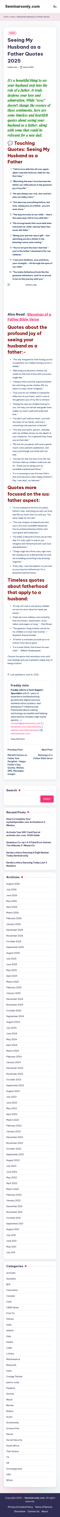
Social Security (14, 1440)
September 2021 (14, 1223)
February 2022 (14, 1194)
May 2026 (11, 901)
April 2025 (11, 976)
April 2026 (11, 907)
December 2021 (14, 1206)
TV (7, 1457)
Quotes (10, 1393)
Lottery (10, 1353)
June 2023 (11, 1102)
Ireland (9, 1330)
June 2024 (11, 1033)
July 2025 (11, 958)
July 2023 (11, 1096)
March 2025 (12, 981)
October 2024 (13, 1010)
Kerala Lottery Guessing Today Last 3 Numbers (26, 864)
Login (9, 1347)
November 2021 (14, 1212)
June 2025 (11, 964)
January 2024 (13, 1062)
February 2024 (14, 1056)
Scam (9, 1417)
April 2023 (11, 1114)
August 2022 (13, 1160)
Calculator (12, 1290)
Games (10, 1319)
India (9, 1324)
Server (9, 1434)
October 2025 (13, 941)
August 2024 (13, 1022)
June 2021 (11, 1240)
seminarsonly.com (20, 733)
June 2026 (11, 895)
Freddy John (20, 685)
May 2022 (11, 1177)
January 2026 (13, 924)
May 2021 (11, 1246)
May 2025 (11, 970)
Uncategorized (14, 1468)
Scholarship (12, 1422)
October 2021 (13, 1218)
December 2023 (14, 1068)
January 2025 (13, 993)
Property (10, 1388)
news (13, 17)
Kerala (9, 1342)
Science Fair (12, 1428)
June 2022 (11, 1171)
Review (10, 1405)
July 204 (10, 1252)
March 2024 (12, 1050)
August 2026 (13, 883)
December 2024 (14, 999)
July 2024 (11, 1027)
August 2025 (13, 953)
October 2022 (13, 1148)
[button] (18, 739)
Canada (10, 1296)
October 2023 (13, 1079)
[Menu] (54, 6)
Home (6, 17)
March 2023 (12, 1120)
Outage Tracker (14, 1376)
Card (8, 1301)
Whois (9, 1480)
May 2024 (11, 1039)
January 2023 (13, 1131)
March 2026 (12, 912)
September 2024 (15, 1016)
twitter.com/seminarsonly (24, 730)
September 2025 (15, 947)
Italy (8, 1336)
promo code (12, 1382)
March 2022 (12, 1189)
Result (9, 1399)
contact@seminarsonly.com (26, 723)
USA (8, 1474)
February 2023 (14, 1125)
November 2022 (14, 1143)
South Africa (12, 1445)
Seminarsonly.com (22, 6)
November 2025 (14, 935)
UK (7, 1463)
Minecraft (11, 1365)
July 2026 (11, 889)
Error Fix (10, 1313)
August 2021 (12, 1229)
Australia (11, 1278)
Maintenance (13, 1359)
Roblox (10, 1411)
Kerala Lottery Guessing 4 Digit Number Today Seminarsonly (27, 854)
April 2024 (11, 1045)
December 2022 (14, 1137)
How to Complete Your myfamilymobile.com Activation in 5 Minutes (25, 822)
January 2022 (13, 1200)
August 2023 (13, 1091)
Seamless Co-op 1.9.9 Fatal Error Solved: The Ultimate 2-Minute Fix (28, 844)
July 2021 (11, 1235)
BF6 (8, 1284)
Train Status (12, 1451)
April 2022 (11, 1183)
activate (10, 1273)
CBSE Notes (12, 1307)
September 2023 (15, 1085)
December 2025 (14, 930)
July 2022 (11, 1166)
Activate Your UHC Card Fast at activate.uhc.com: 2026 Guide (23, 834)
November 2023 (14, 1074)
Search (11, 790)
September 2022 (15, 1154)
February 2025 (14, 987)
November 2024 (14, 1004)
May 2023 (11, 1108)
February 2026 (14, 918)
